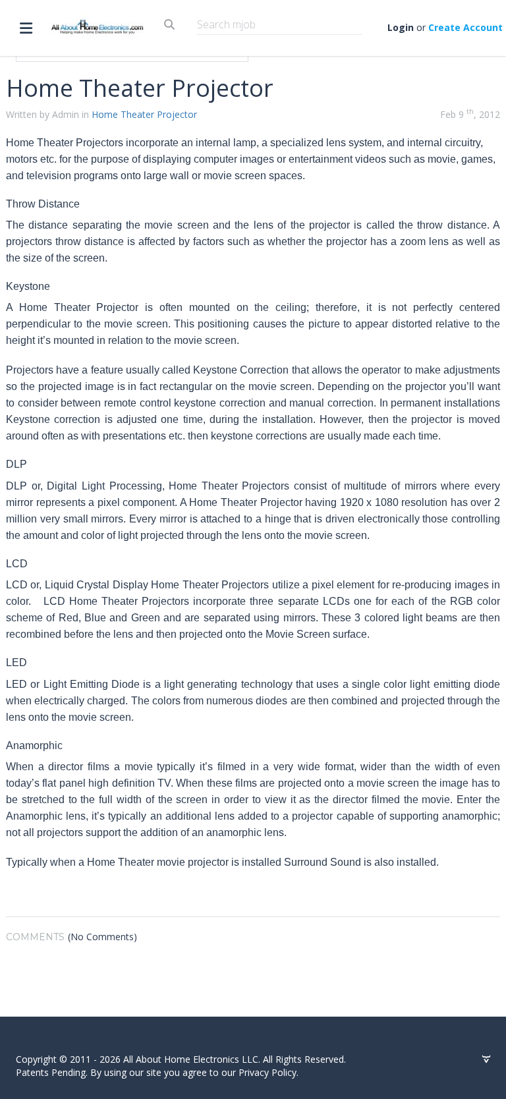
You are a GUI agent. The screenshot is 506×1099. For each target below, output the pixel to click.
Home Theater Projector (144, 114)
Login (400, 27)
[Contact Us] (486, 1059)
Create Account (465, 27)
